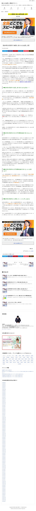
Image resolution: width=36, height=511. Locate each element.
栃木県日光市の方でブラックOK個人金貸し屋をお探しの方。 (18, 282)
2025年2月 (3, 386)
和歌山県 (12, 357)
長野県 (22, 362)
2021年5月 (3, 410)
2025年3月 (4, 385)
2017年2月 (3, 478)
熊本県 (21, 360)
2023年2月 (3, 397)
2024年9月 (4, 390)
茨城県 (11, 362)
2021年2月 (3, 414)
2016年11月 (4, 482)
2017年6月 (3, 473)
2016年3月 (3, 493)
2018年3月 (3, 461)
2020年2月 (3, 430)
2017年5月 (3, 474)
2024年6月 (4, 393)
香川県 (32, 362)
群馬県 (7, 362)
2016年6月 (3, 489)
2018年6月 (3, 457)
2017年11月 (4, 466)
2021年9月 (3, 405)
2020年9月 (4, 421)
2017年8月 (3, 470)
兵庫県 (32, 355)
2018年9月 (3, 453)
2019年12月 (4, 433)
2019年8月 (3, 438)
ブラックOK (8, 355)
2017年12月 (4, 465)
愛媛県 (4, 360)
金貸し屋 (14, 362)
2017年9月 (3, 469)
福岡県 (32, 360)
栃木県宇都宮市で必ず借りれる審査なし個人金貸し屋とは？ (18, 288)
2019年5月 (3, 442)
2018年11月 (4, 450)
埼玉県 (16, 357)
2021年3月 (3, 413)
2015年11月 (4, 498)
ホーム (3, 11)
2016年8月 (3, 486)
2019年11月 (4, 434)
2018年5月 (3, 458)
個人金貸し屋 (28, 355)
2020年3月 (4, 429)
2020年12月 (4, 417)
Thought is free (23, 508)
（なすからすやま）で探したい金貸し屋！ (15, 302)
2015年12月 (4, 497)
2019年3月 (3, 445)
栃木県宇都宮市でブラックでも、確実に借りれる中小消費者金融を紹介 (20, 295)
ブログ (13, 355)
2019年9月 (3, 437)
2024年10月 (4, 389)
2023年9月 (4, 394)
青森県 (25, 362)
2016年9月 (3, 485)
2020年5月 (4, 426)
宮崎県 (32, 357)
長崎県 (18, 362)
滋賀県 (18, 360)
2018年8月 (3, 454)
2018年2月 (3, 462)
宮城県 (28, 357)
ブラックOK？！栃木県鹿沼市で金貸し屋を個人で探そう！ (17, 275)
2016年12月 (4, 481)
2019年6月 (3, 441)
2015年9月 (3, 501)
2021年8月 (3, 406)
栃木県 (7, 11)
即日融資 (8, 357)
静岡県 (28, 362)
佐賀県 (23, 355)
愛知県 (7, 360)
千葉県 (4, 357)
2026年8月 (4, 382)
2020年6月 (4, 425)
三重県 (16, 355)
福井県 (28, 360)
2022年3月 (3, 401)
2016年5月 (3, 490)
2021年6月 (3, 409)
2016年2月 (3, 494)
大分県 (20, 357)
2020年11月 (4, 418)
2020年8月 (4, 422)
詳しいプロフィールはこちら (6, 329)
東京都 (11, 360)
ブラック (4, 355)
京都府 (20, 355)
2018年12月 (4, 449)
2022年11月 (4, 398)
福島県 (4, 362)
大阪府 (24, 357)
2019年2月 (3, 446)
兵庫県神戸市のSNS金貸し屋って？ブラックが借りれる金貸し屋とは (12, 375)
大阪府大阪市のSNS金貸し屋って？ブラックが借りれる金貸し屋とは (12, 376)
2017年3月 (3, 477)
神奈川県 (24, 360)
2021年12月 (4, 402)
